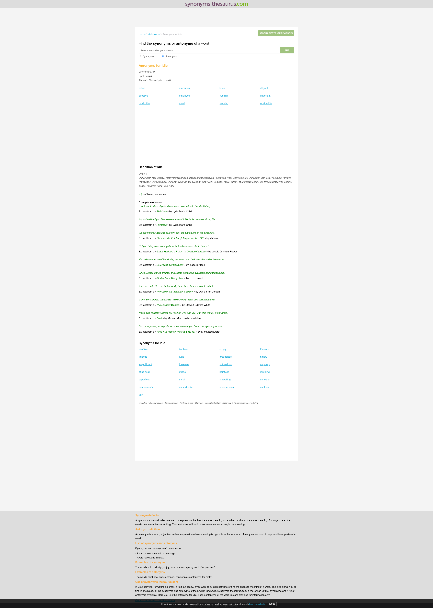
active (142, 88)
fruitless (143, 356)
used (182, 103)
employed (184, 95)
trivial (182, 379)
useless (264, 387)
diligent (264, 88)
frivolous (264, 349)
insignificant (145, 364)
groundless (226, 356)
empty (223, 349)
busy (222, 88)
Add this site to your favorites (276, 33)
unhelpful (265, 379)
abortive (143, 349)
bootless (183, 349)
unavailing (225, 379)
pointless (224, 371)
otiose (182, 371)
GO (287, 50)
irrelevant (184, 364)
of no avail (144, 371)
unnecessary (146, 387)
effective (143, 95)
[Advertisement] (216, 17)
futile (181, 356)
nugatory (265, 364)
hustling (224, 95)
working (224, 103)
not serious (226, 364)
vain (141, 394)
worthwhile (266, 103)
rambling (265, 371)
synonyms (162, 43)
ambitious (184, 88)
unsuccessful (227, 387)
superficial (144, 379)
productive (144, 103)
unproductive (186, 387)
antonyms (184, 43)
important (265, 95)
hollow (263, 356)
